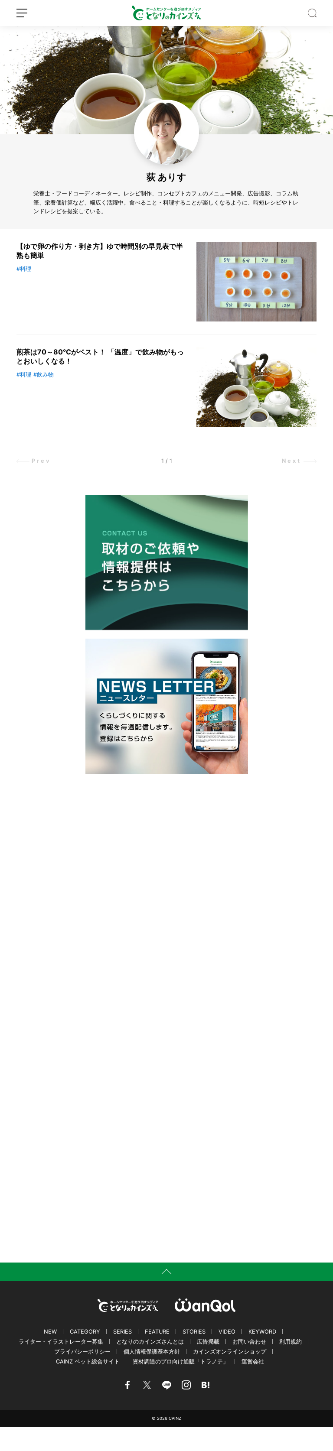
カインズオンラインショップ (229, 1351)
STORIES (194, 1331)
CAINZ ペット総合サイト (88, 1361)
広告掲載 (208, 1341)
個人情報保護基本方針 (152, 1351)
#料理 (23, 269)
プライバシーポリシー (82, 1351)
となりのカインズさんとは (150, 1341)
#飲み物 (43, 374)
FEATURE (157, 1331)
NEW (50, 1331)
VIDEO (227, 1331)
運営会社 (253, 1361)
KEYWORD (262, 1331)
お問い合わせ (249, 1341)
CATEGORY (85, 1331)
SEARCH (312, 13)
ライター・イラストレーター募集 (61, 1341)
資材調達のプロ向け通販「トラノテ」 (181, 1361)
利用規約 (290, 1341)
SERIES (122, 1331)
